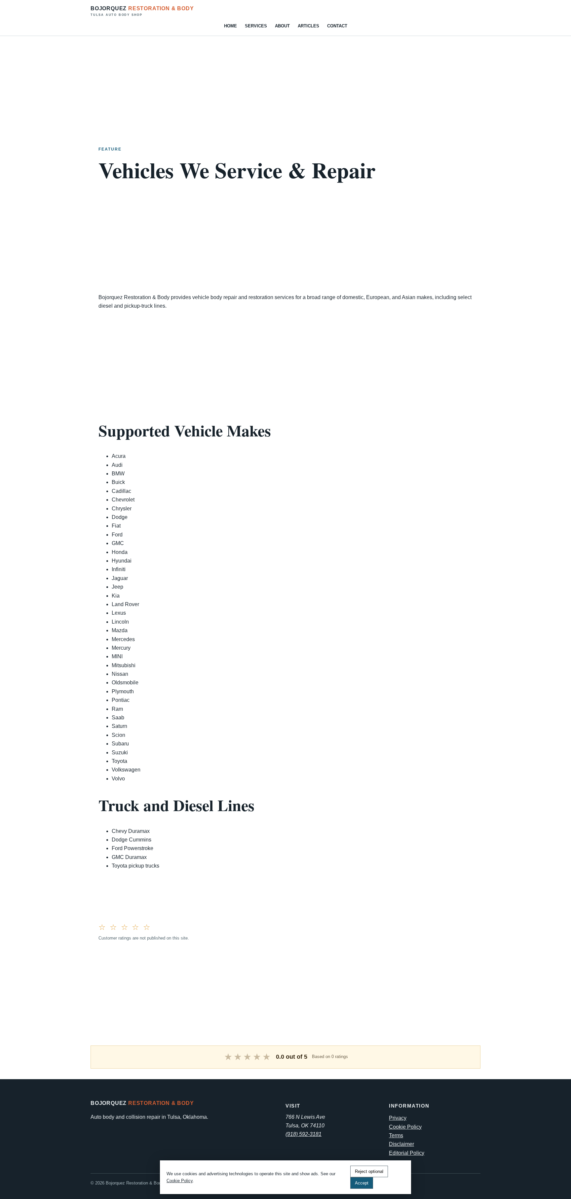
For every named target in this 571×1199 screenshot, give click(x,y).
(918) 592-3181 (304, 1134)
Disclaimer (401, 1144)
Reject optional (369, 1171)
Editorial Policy (406, 1153)
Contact (337, 25)
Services (256, 25)
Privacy (397, 1118)
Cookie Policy (405, 1127)
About (282, 25)
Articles (308, 25)
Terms (396, 1135)
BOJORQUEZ (142, 11)
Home (230, 25)
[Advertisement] (198, 82)
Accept (361, 1183)
